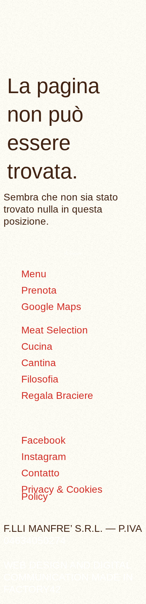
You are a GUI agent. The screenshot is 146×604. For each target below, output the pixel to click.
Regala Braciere (57, 395)
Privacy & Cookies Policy (61, 493)
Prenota (39, 290)
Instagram (43, 456)
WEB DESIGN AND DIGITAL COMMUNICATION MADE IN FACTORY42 (68, 577)
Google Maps (51, 306)
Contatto (40, 473)
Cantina (38, 362)
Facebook (43, 440)
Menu (33, 273)
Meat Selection (54, 330)
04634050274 (35, 540)
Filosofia (39, 379)
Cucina (36, 346)
